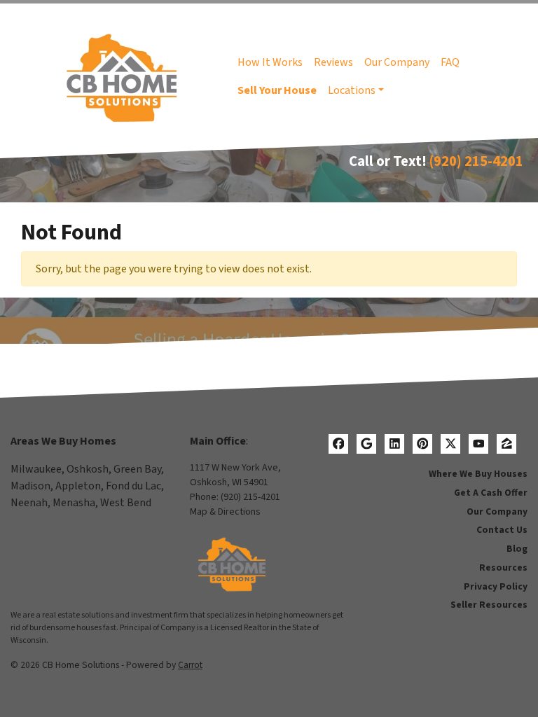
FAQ (450, 62)
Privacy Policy (495, 586)
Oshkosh (88, 469)
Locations (351, 90)
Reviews (333, 62)
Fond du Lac (133, 486)
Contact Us (501, 529)
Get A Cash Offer (490, 492)
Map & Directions (225, 512)
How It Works (270, 62)
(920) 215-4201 (476, 161)
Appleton (78, 486)
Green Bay (137, 469)
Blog (516, 548)
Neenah (29, 502)
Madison (30, 486)
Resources (503, 567)
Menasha (74, 502)
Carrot (190, 664)
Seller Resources (488, 604)
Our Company (396, 62)
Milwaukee (36, 469)
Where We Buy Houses (478, 473)
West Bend (125, 502)
